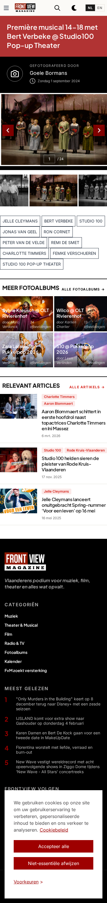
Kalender (13, 661)
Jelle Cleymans (56, 491)
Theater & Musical (21, 625)
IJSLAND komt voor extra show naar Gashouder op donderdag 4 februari (50, 721)
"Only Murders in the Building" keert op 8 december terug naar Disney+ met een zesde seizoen (58, 703)
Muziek (11, 615)
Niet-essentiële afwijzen (53, 863)
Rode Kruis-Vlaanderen (86, 450)
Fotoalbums (16, 652)
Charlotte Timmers (59, 397)
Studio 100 (52, 450)
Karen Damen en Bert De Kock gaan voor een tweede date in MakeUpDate (58, 735)
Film (8, 634)
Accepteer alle (53, 846)
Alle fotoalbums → (83, 289)
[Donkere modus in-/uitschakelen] (74, 8)
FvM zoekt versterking (26, 670)
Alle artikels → (87, 387)
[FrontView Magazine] (25, 561)
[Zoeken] (57, 8)
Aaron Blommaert (58, 403)
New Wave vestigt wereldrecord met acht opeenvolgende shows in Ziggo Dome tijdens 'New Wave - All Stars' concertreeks (58, 766)
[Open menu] (6, 8)
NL (90, 8)
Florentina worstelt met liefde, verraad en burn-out (54, 750)
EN (99, 8)
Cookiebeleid (54, 830)
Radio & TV (15, 643)
